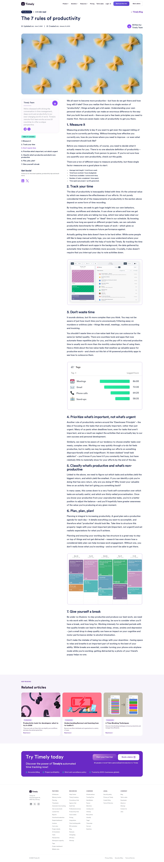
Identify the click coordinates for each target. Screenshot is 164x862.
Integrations (72, 820)
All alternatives (90, 794)
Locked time (55, 811)
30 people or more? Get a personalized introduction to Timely (116, 763)
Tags (53, 843)
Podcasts (71, 832)
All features (55, 794)
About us (123, 803)
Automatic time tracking (59, 806)
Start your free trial (121, 4)
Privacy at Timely (108, 797)
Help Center (72, 794)
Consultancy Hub (74, 800)
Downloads (124, 800)
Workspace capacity (58, 840)
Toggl (87, 820)
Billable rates (55, 849)
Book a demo (136, 4)
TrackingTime (90, 797)
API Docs (71, 837)
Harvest (88, 826)
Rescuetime (89, 814)
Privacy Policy (109, 858)
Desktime (89, 829)
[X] (34, 804)
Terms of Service (130, 858)
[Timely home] (27, 4)
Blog (70, 829)
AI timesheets (56, 832)
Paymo (88, 803)
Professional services (75, 809)
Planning (54, 800)
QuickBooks (89, 800)
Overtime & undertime (58, 817)
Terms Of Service (108, 803)
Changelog (72, 835)
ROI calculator (73, 826)
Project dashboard (57, 846)
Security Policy (119, 858)
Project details (56, 829)
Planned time (55, 837)
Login (107, 4)
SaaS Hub (72, 806)
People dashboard (57, 820)
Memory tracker (56, 797)
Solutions (74, 4)
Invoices (54, 823)
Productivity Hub (74, 811)
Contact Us (124, 809)
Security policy (107, 794)
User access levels (57, 809)
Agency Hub (72, 803)
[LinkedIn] (30, 804)
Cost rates (55, 826)
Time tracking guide (74, 823)
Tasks (53, 835)
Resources (83, 4)
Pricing (92, 4)
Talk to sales (100, 4)
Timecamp (89, 823)
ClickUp (88, 811)
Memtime (89, 806)
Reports (54, 814)
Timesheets (55, 803)
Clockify (88, 817)
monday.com (89, 809)
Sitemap (71, 840)
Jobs (122, 811)
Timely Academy (74, 797)
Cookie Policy (107, 800)
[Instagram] (38, 804)
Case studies (72, 814)
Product (65, 4)
